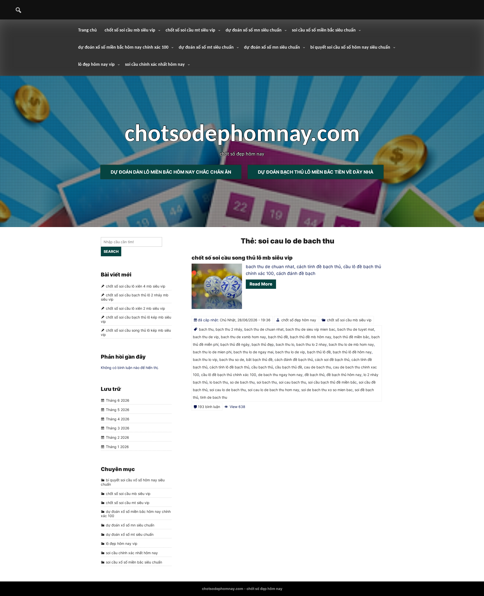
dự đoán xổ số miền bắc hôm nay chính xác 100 (123, 47)
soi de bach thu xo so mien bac (327, 390)
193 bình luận (209, 406)
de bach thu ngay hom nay (280, 374)
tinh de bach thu (213, 397)
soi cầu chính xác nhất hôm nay (155, 64)
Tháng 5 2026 (117, 409)
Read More (261, 284)
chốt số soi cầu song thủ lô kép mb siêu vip (136, 332)
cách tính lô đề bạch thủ (229, 367)
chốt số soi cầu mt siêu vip (190, 30)
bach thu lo (285, 344)
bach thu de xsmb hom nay (243, 337)
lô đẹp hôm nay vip (96, 64)
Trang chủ (87, 30)
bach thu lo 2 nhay (311, 344)
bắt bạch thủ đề (259, 359)
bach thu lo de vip (290, 352)
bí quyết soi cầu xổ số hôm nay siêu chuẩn (350, 47)
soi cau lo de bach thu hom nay (273, 390)
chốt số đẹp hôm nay (298, 320)
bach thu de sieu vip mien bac (310, 329)
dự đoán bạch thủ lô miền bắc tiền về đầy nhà (315, 172)
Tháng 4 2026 (117, 419)
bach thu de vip (206, 337)
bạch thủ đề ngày (235, 344)
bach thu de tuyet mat (355, 329)
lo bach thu (218, 382)
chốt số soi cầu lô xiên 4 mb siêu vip (135, 286)
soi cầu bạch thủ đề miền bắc (332, 382)
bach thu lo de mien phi (212, 352)
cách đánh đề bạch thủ (294, 359)
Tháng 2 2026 (117, 437)
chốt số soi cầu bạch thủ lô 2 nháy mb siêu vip (134, 297)
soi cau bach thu (292, 382)
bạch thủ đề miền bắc (351, 337)
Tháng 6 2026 (117, 400)
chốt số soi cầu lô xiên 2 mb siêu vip (135, 308)
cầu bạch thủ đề (288, 367)
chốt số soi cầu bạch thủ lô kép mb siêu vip (136, 319)
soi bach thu (267, 382)
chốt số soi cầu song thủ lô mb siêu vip (242, 258)
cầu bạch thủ (262, 367)
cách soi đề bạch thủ (332, 359)
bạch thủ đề (278, 337)
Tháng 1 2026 (117, 447)
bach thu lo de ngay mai (253, 352)
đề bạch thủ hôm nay (343, 374)
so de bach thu (242, 382)
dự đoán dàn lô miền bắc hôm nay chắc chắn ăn (171, 172)
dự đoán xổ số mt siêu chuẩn (206, 47)
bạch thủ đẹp (263, 344)
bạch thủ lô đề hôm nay (352, 352)
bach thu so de (231, 359)
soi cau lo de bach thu (227, 390)
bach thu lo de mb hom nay (351, 344)
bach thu (206, 329)
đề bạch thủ (314, 374)
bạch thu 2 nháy (229, 329)
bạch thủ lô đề (319, 352)
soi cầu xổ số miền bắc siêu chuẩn (324, 30)
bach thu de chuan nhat (264, 329)
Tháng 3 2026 (117, 428)
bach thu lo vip (205, 359)
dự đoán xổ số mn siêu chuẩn (254, 30)
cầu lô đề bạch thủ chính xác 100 (228, 374)
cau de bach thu (317, 367)
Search (111, 251)
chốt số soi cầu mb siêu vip (130, 30)
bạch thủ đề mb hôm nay (310, 337)
